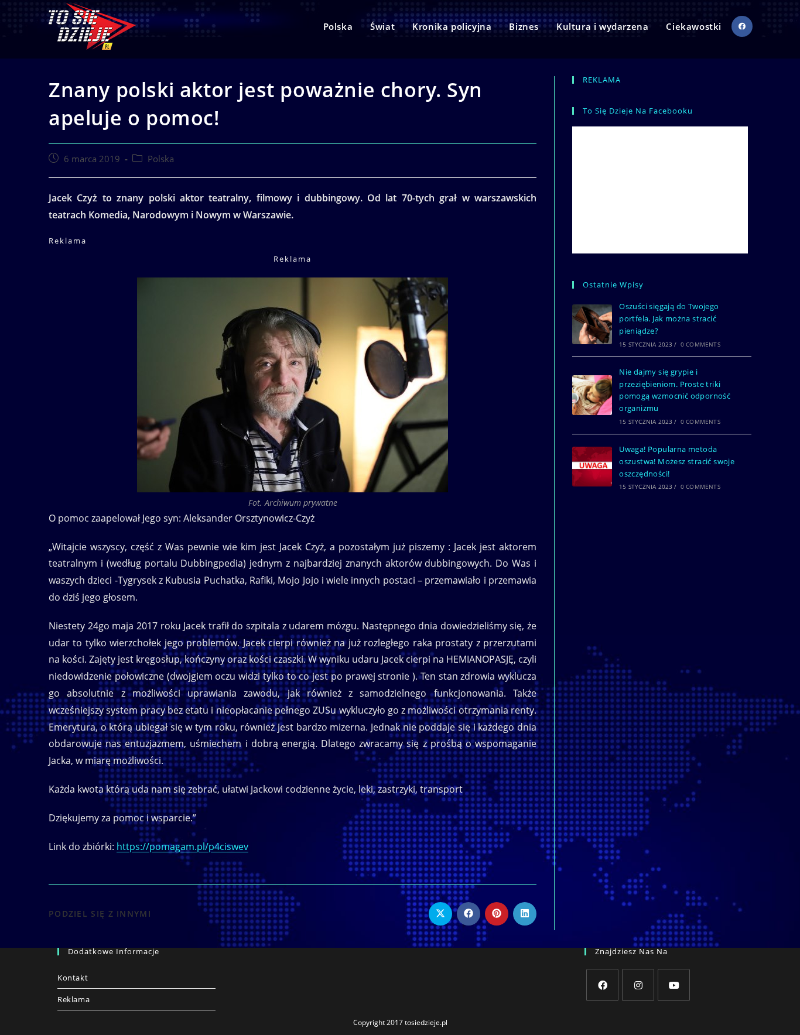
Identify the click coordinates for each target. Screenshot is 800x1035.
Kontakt (72, 977)
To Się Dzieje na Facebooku (638, 110)
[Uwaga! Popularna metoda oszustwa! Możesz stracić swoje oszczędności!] (592, 466)
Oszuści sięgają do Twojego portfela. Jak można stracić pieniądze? (669, 318)
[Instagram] (638, 985)
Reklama (73, 999)
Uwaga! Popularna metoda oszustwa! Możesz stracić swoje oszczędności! (676, 461)
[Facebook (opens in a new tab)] (742, 26)
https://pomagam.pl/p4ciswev (182, 846)
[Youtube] (674, 985)
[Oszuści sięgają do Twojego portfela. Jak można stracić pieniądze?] (592, 324)
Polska (161, 158)
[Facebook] (602, 985)
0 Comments (700, 344)
